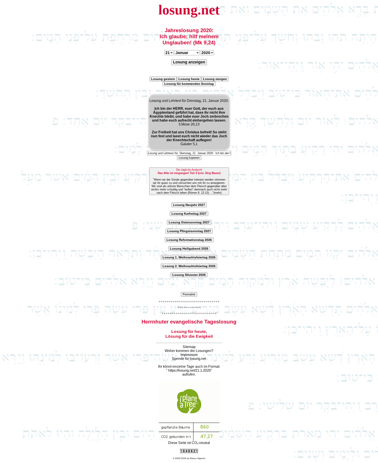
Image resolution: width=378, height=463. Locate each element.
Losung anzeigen (189, 62)
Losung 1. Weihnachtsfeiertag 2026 (189, 257)
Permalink (189, 294)
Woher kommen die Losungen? (189, 351)
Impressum (189, 355)
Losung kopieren (189, 157)
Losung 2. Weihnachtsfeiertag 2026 (189, 266)
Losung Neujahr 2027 (189, 205)
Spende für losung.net (189, 358)
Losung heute (189, 79)
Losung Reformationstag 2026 (189, 240)
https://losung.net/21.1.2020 (189, 370)
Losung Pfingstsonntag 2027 (189, 231)
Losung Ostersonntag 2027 (189, 222)
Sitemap (189, 347)
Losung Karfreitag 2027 (189, 213)
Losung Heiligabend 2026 (189, 248)
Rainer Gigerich (197, 458)
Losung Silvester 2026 (189, 275)
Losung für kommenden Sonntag (189, 83)
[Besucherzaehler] (189, 452)
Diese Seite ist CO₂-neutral (189, 443)
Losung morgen (215, 79)
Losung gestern (163, 79)
